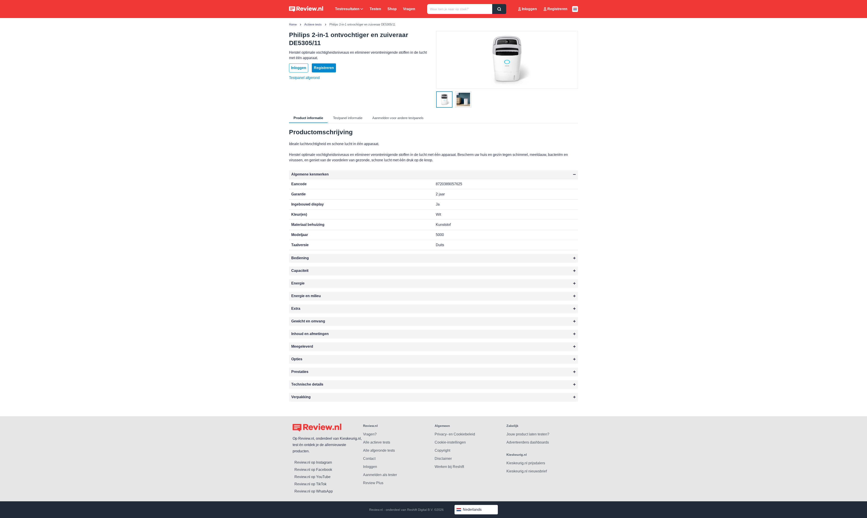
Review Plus (373, 483)
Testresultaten (347, 9)
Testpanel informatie (347, 118)
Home (293, 24)
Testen (375, 9)
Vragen (409, 9)
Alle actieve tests (376, 442)
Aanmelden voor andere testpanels (398, 118)
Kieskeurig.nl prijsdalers (525, 463)
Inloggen (529, 9)
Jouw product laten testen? (527, 434)
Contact (369, 458)
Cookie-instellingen (450, 442)
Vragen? (370, 434)
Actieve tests (313, 24)
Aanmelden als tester (380, 475)
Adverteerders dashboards (527, 442)
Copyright (442, 450)
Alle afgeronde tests (379, 450)
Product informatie (308, 118)
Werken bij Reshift (449, 467)
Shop (392, 9)
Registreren (557, 9)
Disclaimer (443, 458)
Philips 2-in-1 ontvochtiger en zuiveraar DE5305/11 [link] (362, 24)
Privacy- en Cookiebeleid (455, 434)
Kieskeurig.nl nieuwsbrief (526, 471)
